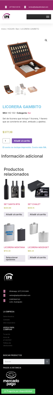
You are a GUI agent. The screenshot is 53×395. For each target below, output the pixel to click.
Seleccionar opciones (12, 258)
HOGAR (11, 29)
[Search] (47, 361)
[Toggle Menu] (47, 17)
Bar (17, 29)
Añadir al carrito (22, 141)
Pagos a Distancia (12, 368)
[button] (46, 40)
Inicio (3, 29)
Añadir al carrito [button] (14, 214)
